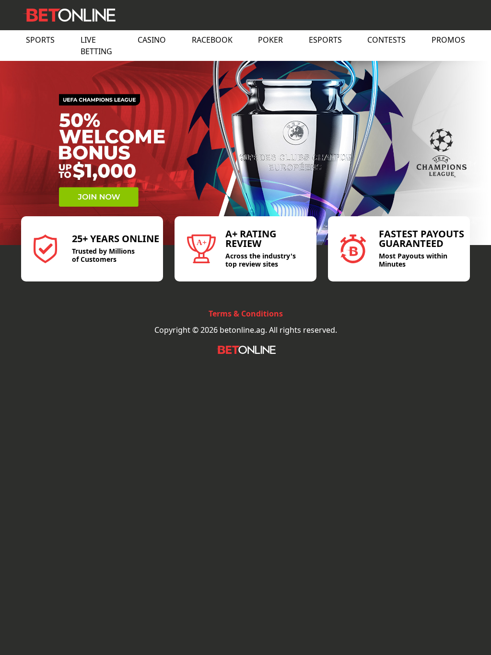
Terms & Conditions (246, 313)
